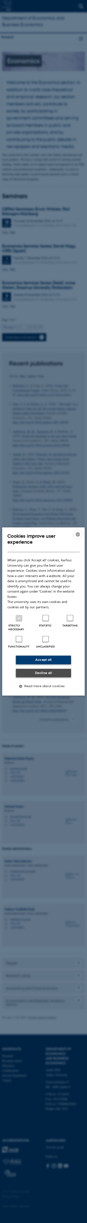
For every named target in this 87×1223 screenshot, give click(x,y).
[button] (43, 686)
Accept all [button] (43, 660)
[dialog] (43, 611)
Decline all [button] (43, 673)
